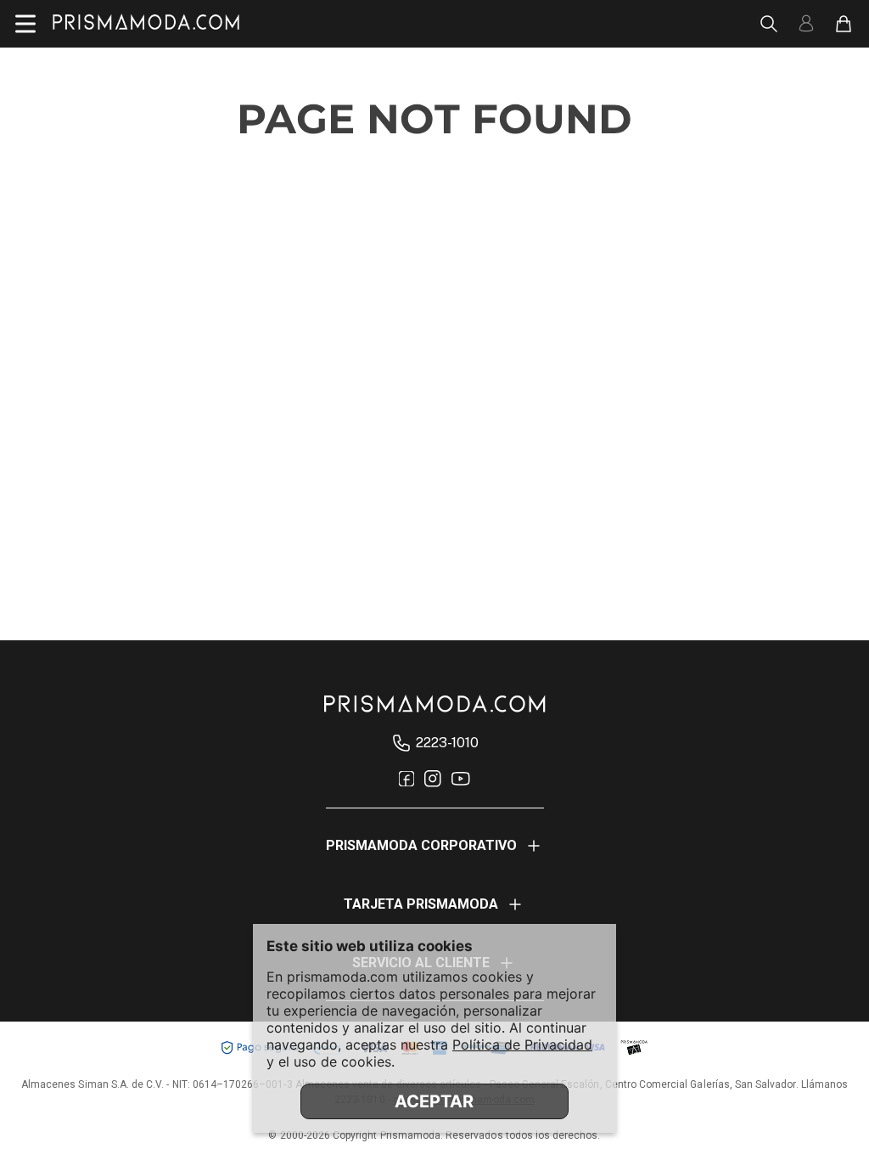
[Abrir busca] (769, 23)
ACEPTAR (434, 1101)
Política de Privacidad (522, 1044)
